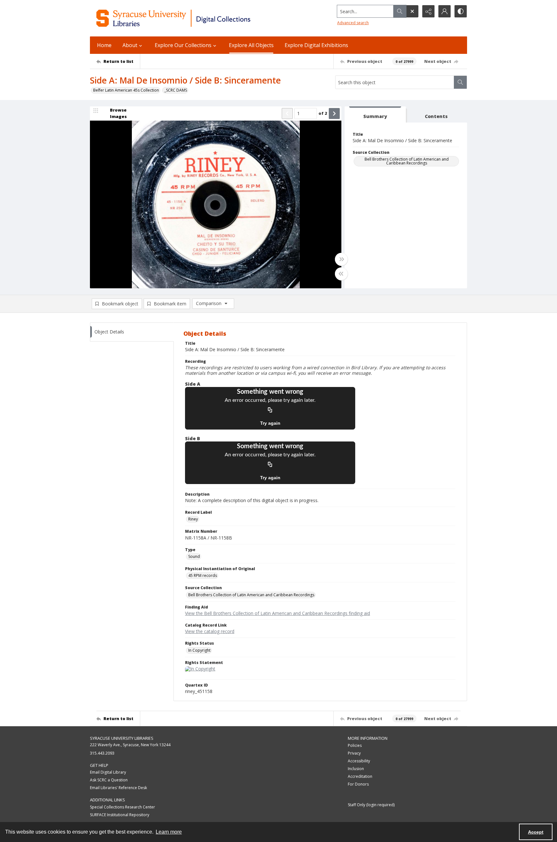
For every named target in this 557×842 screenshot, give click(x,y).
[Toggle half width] (341, 273)
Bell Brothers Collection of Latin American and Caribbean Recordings (407, 161)
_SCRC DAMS (175, 90)
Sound (194, 556)
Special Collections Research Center (122, 807)
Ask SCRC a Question (109, 780)
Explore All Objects (251, 45)
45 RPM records (202, 575)
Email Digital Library (108, 772)
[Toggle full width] (341, 259)
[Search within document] (460, 82)
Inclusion (356, 768)
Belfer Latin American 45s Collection (126, 90)
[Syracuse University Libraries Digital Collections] (192, 18)
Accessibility (359, 761)
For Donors (358, 784)
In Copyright (199, 650)
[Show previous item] (287, 113)
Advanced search (353, 22)
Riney (193, 519)
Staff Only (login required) (371, 804)
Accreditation (360, 776)
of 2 (322, 113)
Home (104, 45)
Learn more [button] (169, 832)
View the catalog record (209, 631)
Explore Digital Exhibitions (316, 45)
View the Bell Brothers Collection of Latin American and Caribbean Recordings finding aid (277, 613)
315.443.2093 (102, 753)
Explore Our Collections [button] (183, 45)
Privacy (354, 753)
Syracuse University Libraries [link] (121, 738)
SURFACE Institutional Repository (119, 814)
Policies (355, 745)
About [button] (129, 45)
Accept (535, 832)
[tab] (375, 114)
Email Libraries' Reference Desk (118, 787)
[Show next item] (334, 113)
